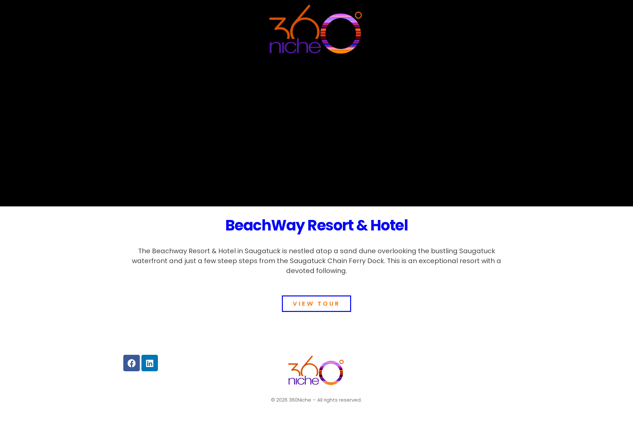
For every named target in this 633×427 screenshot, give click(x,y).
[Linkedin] (149, 363)
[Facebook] (131, 363)
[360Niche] (316, 30)
